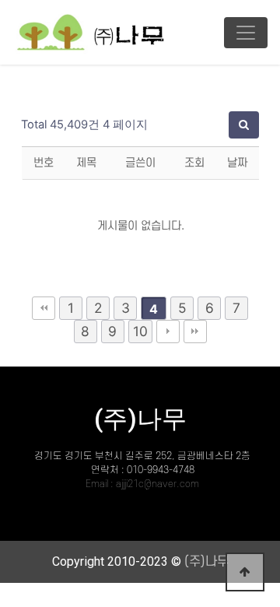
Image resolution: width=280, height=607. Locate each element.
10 (140, 331)
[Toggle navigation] (246, 32)
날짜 (237, 163)
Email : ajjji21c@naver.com (142, 484)
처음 (43, 308)
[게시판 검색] (244, 125)
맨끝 (195, 331)
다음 (168, 331)
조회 (194, 163)
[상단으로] (245, 572)
